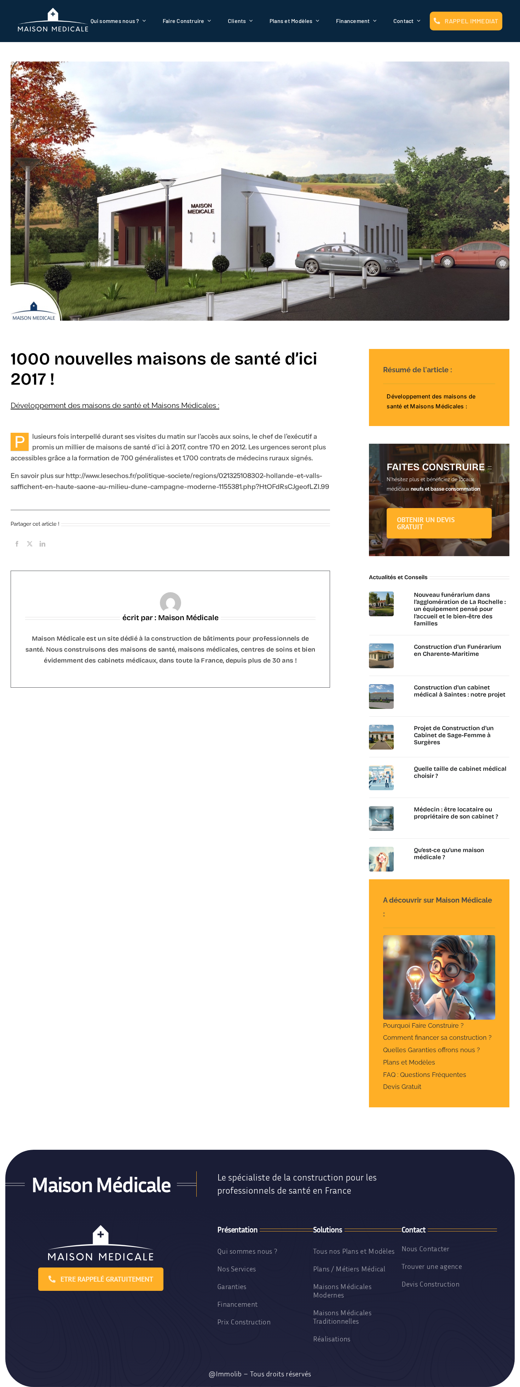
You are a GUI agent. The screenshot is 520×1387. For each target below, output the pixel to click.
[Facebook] (17, 551)
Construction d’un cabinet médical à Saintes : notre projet (459, 691)
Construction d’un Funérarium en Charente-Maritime (457, 650)
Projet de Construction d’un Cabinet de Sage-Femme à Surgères (454, 735)
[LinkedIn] (42, 551)
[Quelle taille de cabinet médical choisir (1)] (381, 768)
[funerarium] (381, 594)
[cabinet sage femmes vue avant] (381, 727)
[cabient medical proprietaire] (381, 808)
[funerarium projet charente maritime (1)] (381, 646)
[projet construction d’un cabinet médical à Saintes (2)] (381, 686)
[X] (29, 551)
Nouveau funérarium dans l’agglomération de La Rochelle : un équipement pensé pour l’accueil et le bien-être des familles (460, 609)
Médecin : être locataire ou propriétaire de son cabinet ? (456, 813)
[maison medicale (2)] (381, 849)
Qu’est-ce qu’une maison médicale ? (449, 853)
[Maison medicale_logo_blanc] (53, 10)
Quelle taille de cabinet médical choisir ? (460, 772)
